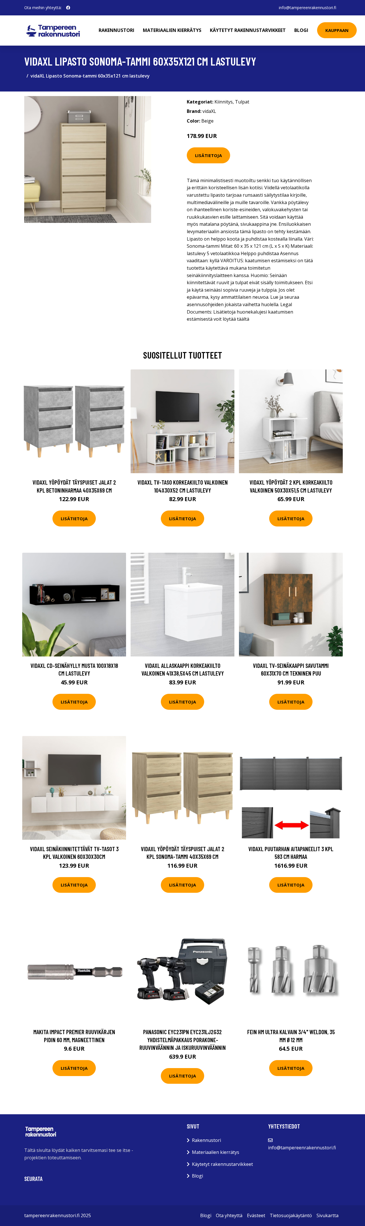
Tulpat (242, 102)
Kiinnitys (223, 102)
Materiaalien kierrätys (172, 30)
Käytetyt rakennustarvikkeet (248, 30)
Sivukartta (327, 1215)
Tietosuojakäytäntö (291, 1215)
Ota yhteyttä (229, 1215)
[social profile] (68, 7)
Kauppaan (336, 30)
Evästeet (256, 1215)
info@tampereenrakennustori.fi (307, 7)
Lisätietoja (208, 155)
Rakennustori (116, 30)
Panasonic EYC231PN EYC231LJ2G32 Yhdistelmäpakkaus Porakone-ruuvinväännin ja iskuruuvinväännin (182, 1039)
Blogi (301, 30)
